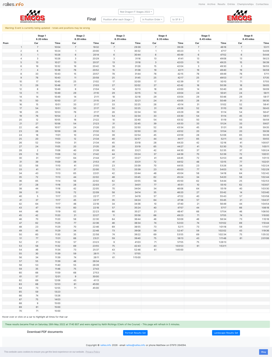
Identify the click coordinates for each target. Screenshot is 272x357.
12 (37, 119)
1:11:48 (222, 238)
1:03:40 (265, 192)
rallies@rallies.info (135, 345)
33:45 (137, 177)
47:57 (180, 207)
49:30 (223, 66)
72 (240, 154)
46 (240, 211)
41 (241, 142)
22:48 (96, 230)
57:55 (266, 81)
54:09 (266, 50)
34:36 (137, 203)
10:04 (57, 47)
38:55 (137, 226)
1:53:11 (222, 245)
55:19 (223, 188)
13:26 (57, 295)
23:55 (96, 245)
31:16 (138, 58)
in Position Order (151, 19)
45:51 (180, 184)
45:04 (180, 173)
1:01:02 (222, 222)
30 (36, 253)
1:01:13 (265, 157)
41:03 (138, 242)
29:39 (137, 47)
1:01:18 (222, 226)
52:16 (223, 142)
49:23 (180, 215)
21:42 (96, 154)
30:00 (96, 276)
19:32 (96, 47)
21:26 (96, 127)
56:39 (266, 62)
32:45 (137, 123)
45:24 (180, 177)
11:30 (57, 234)
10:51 (57, 104)
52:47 (180, 230)
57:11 (266, 73)
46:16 (223, 47)
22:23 (96, 211)
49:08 (223, 58)
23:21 (96, 238)
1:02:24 (265, 165)
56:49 (223, 203)
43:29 (180, 112)
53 (36, 265)
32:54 (137, 135)
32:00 (137, 81)
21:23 (96, 123)
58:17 (266, 96)
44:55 (180, 165)
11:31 (57, 238)
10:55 (57, 119)
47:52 (223, 54)
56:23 (266, 58)
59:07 (266, 123)
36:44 (137, 219)
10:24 (57, 50)
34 (240, 165)
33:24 (137, 154)
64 (74, 157)
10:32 (57, 66)
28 (240, 127)
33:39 (137, 165)
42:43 (137, 245)
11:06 (57, 150)
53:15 (223, 161)
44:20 (180, 142)
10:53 (57, 112)
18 (198, 85)
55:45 (223, 200)
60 (74, 207)
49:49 (223, 73)
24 (197, 92)
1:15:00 (137, 257)
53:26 (223, 165)
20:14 (96, 54)
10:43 (57, 73)
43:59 (180, 135)
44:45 (180, 157)
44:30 (180, 150)
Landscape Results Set (226, 332)
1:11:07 (265, 226)
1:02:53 (265, 180)
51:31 (223, 127)
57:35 (266, 77)
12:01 (57, 276)
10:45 (57, 81)
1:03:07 (265, 184)
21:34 (96, 135)
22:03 (96, 184)
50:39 (223, 85)
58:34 (223, 219)
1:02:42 (265, 173)
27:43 (96, 268)
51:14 (223, 112)
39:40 (137, 238)
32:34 (137, 112)
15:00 (57, 303)
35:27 (137, 211)
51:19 (223, 119)
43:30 (180, 115)
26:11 (96, 253)
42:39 (180, 81)
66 (240, 207)
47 (37, 207)
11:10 (57, 165)
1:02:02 (222, 230)
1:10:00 (265, 215)
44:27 (180, 146)
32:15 (138, 92)
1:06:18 (265, 207)
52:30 (223, 146)
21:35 (96, 146)
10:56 (57, 123)
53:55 (180, 234)
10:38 (57, 70)
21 (113, 184)
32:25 (137, 104)
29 (36, 85)
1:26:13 (222, 242)
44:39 (180, 154)
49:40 (223, 70)
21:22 (96, 119)
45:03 (180, 169)
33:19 (138, 146)
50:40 (223, 89)
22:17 (96, 196)
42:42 (180, 85)
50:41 (223, 92)
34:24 (137, 200)
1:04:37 (265, 200)
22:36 (96, 222)
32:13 (138, 89)
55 (36, 261)
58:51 (266, 115)
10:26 (57, 54)
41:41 (180, 58)
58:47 (266, 112)
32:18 (138, 96)
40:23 (180, 50)
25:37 (96, 249)
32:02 (137, 85)
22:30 (96, 219)
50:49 (223, 100)
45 (240, 115)
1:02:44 (265, 177)
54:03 (223, 169)
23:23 (96, 242)
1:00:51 (265, 154)
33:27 (137, 157)
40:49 (180, 54)
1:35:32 (265, 234)
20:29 (96, 58)
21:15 (96, 100)
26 (240, 89)
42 (240, 138)
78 (75, 70)
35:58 (137, 215)
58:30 (266, 100)
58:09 (266, 89)
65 (240, 135)
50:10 (223, 81)
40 (36, 127)
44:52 (180, 161)
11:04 (57, 142)
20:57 (96, 73)
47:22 (180, 196)
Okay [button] (263, 352)
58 (197, 173)
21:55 (96, 165)
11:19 (57, 207)
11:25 (57, 222)
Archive (211, 4)
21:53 (96, 161)
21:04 (96, 89)
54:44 (266, 54)
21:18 (96, 115)
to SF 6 (176, 19)
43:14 (180, 104)
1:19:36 (265, 230)
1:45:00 (179, 249)
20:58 (96, 77)
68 (74, 272)
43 (36, 173)
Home (202, 4)
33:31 (138, 161)
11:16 (57, 184)
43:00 (180, 89)
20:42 (96, 66)
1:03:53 (179, 245)
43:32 (180, 119)
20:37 (96, 62)
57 (155, 196)
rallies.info (105, 345)
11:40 (57, 265)
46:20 (180, 192)
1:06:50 (265, 211)
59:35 (266, 127)
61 (241, 238)
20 (113, 127)
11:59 (57, 272)
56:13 (180, 238)
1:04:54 (265, 203)
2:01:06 (265, 238)
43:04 (180, 92)
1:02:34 (222, 234)
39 (240, 108)
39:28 (180, 47)
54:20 (223, 177)
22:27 (96, 215)
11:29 (57, 226)
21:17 (96, 104)
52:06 (223, 135)
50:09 (180, 219)
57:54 (223, 211)
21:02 (96, 81)
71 (241, 81)
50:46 (223, 96)
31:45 (138, 77)
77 (241, 161)
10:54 (57, 115)
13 (155, 58)
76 (75, 112)
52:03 (180, 222)
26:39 (96, 265)
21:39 (96, 150)
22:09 (96, 192)
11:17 (58, 196)
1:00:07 (265, 142)
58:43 (266, 108)
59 (240, 226)
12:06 (57, 280)
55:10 (223, 184)
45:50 (180, 180)
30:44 (137, 54)
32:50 (137, 127)
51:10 (223, 108)
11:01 (57, 135)
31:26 (138, 66)
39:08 (137, 230)
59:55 (266, 138)
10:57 (57, 127)
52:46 (137, 249)
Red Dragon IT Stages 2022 (135, 11)
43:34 (180, 127)
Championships (245, 4)
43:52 (180, 131)
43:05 (180, 100)
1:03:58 (265, 196)
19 (37, 66)
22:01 (96, 173)
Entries (231, 4)
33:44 (137, 173)
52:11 (223, 138)
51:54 (223, 131)
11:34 (57, 249)
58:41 (266, 104)
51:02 (223, 104)
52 (240, 104)
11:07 (57, 157)
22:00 (96, 169)
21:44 (96, 157)
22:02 (96, 177)
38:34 (137, 222)
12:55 (57, 287)
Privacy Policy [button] (93, 352)
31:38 (138, 70)
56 (36, 165)
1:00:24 (265, 150)
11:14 (57, 180)
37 (197, 150)
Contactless (262, 4)
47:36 (180, 200)
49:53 (223, 77)
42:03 (180, 62)
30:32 (137, 50)
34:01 (138, 184)
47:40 (180, 203)
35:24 (137, 207)
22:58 (96, 234)
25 (113, 77)
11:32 (57, 242)
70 (240, 146)
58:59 (266, 119)
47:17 (223, 50)
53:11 (266, 47)
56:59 (266, 70)
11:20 (57, 215)
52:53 (223, 157)
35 (155, 192)
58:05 (266, 85)
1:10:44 (265, 222)
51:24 (223, 123)
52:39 (223, 154)
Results (221, 4)
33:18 (138, 142)
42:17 (180, 77)
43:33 (180, 123)
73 (240, 219)
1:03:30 (265, 188)
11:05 (57, 146)
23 (113, 165)
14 (113, 89)
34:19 (138, 196)
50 (36, 100)
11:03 (57, 138)
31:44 (138, 73)
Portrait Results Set (135, 332)
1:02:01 (265, 161)
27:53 (96, 272)
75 (240, 234)
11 (75, 77)
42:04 (180, 66)
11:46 (57, 268)
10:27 (57, 62)
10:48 (57, 85)
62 (155, 177)
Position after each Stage (116, 19)
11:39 (57, 253)
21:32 (96, 131)
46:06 (180, 188)
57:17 (223, 207)
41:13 (96, 280)
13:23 (57, 291)
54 (36, 108)
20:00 (96, 50)
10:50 (57, 100)
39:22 (137, 234)
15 (198, 62)
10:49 (57, 89)
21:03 (96, 85)
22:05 (96, 188)
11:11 (58, 169)
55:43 (223, 196)
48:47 (180, 211)
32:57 (137, 138)
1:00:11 (265, 146)
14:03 (57, 299)
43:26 (180, 108)
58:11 (266, 92)
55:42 (223, 192)
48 (240, 157)
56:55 (266, 66)
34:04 (137, 188)
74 (241, 215)
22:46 (96, 226)
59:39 (266, 131)
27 (113, 85)
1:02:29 (265, 169)
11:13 (57, 173)
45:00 (96, 284)
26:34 (96, 261)
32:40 (137, 119)
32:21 (138, 100)
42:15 (180, 73)
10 (113, 119)
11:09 (57, 161)
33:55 (137, 180)
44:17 (180, 138)
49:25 (223, 62)
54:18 (223, 173)
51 (37, 192)
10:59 (57, 131)
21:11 (96, 96)
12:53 (57, 284)
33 (36, 73)
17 (241, 77)
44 (155, 138)
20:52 (96, 70)
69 (240, 222)
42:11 (180, 70)
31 (241, 100)
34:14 (138, 192)
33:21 (138, 150)
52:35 (223, 150)
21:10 (96, 92)
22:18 (96, 203)
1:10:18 (265, 219)
